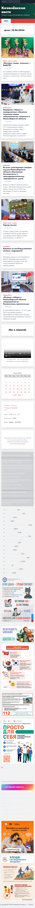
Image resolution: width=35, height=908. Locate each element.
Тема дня (8, 573)
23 (29, 389)
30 (29, 392)
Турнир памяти (10, 225)
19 (14, 389)
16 (29, 386)
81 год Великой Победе (13, 513)
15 (25, 386)
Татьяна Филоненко (19, 444)
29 (25, 392)
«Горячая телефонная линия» (11, 810)
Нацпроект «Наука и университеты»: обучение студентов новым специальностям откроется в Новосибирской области (16, 114)
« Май (14, 395)
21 (21, 389)
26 (14, 392)
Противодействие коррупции (15, 557)
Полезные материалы (13, 554)
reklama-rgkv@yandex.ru (27, 496)
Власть (7, 521)
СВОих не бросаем (12, 569)
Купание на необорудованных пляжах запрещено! (17, 249)
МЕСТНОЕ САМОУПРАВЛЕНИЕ (16, 536)
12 (14, 386)
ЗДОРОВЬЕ (9, 529)
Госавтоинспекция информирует (16, 525)
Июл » (20, 395)
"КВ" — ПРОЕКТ (11, 510)
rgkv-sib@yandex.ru (22, 488)
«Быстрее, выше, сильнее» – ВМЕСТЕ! (17, 64)
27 (18, 392)
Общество (6, 165)
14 (21, 386)
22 (25, 389)
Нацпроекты (7, 107)
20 (18, 389)
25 (10, 392)
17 (6, 389)
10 (6, 386)
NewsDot (3, 907)
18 (10, 389)
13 (17, 386)
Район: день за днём (10, 61)
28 (21, 392)
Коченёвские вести (13, 9)
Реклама (8, 565)
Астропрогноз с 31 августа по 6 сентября (15, 794)
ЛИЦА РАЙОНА (11, 532)
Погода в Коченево (11, 408)
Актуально (6, 246)
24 (6, 392)
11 (10, 386)
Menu (6, 21)
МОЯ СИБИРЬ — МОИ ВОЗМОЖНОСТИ (13, 541)
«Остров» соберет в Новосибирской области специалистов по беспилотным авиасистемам (16, 300)
